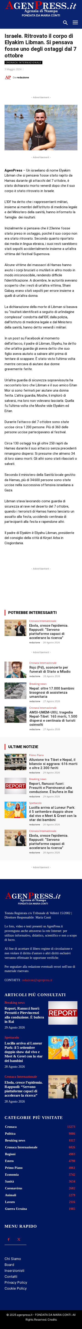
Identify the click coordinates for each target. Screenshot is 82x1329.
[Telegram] (65, 88)
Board (9, 1264)
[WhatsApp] (44, 88)
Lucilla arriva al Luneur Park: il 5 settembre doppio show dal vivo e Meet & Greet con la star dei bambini (53, 814)
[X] (33, 88)
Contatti (11, 1276)
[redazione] (9, 77)
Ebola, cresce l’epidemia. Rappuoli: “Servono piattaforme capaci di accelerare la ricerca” (48, 631)
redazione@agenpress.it (37, 980)
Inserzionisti (14, 1270)
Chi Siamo (13, 1259)
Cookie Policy (16, 1288)
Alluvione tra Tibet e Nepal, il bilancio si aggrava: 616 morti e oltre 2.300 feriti (53, 764)
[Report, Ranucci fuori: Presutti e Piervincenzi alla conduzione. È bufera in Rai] (15, 786)
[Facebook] (23, 88)
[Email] (54, 88)
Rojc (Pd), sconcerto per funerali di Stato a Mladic (50, 669)
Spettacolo (35, 803)
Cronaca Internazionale (23, 62)
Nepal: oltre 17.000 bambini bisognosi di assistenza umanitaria (51, 692)
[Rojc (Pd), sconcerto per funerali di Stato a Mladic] (15, 670)
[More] (64, 589)
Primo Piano (36, 755)
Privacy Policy (16, 1282)
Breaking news (37, 683)
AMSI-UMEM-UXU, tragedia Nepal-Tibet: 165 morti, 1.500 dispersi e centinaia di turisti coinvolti (53, 718)
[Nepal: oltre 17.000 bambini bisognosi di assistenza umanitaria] (15, 690)
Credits (52, 1319)
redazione (23, 77)
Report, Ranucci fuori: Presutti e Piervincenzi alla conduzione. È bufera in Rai (51, 788)
